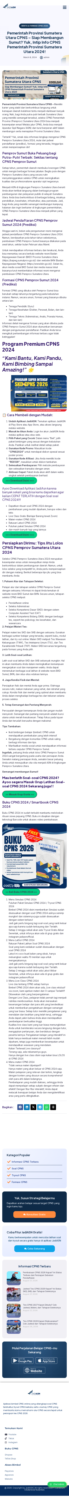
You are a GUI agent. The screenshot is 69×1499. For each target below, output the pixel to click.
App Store (33, 424)
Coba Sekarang (36, 1248)
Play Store (17, 424)
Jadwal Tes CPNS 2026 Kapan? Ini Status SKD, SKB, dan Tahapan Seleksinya (42, 1290)
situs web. (35, 434)
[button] (65, 7)
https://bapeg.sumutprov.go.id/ (19, 260)
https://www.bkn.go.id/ (39, 263)
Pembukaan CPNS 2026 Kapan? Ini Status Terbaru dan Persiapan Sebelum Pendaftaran (42, 1275)
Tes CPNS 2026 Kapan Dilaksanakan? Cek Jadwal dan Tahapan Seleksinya (40, 1322)
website (21, 428)
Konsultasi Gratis (36, 1214)
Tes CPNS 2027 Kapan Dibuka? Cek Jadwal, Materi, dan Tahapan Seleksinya (42, 1306)
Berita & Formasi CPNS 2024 (35, 26)
